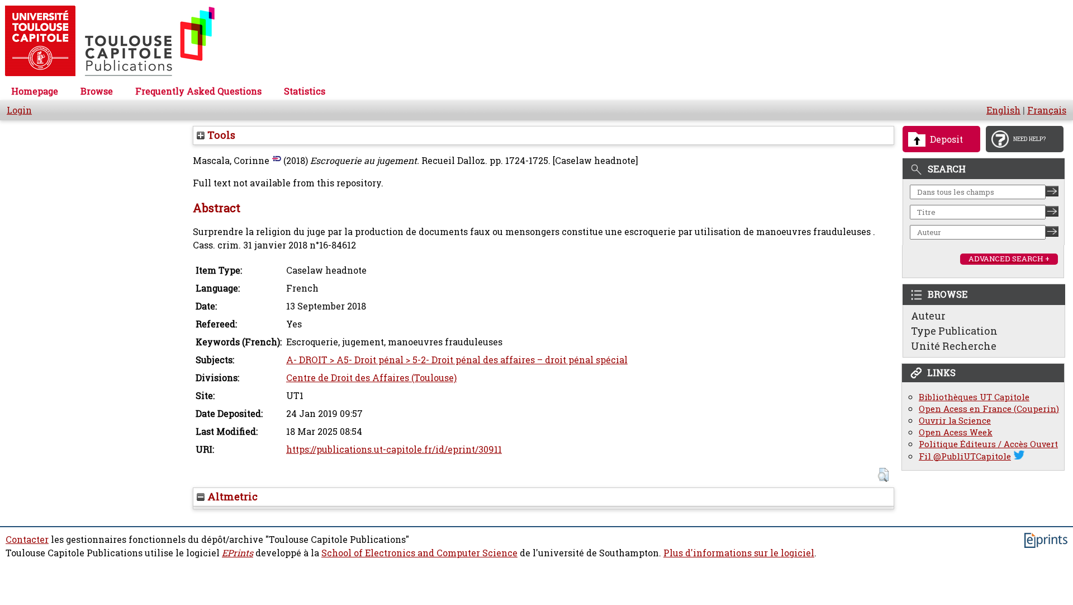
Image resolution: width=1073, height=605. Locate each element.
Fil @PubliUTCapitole (965, 456)
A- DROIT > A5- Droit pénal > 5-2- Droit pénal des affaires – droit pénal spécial (457, 360)
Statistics (304, 91)
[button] (883, 475)
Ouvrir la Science (955, 420)
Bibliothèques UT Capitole (974, 397)
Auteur (928, 315)
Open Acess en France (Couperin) (989, 409)
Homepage (34, 91)
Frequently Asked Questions (198, 91)
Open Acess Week (956, 432)
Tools (220, 135)
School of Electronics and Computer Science (419, 553)
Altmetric (231, 496)
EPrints (237, 553)
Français (1046, 110)
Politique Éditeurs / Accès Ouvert (988, 444)
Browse (96, 91)
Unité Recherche (953, 346)
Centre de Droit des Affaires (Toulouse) (371, 378)
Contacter (27, 539)
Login (19, 110)
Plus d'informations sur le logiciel (738, 553)
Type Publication (954, 330)
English (1003, 110)
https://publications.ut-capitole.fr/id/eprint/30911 (394, 449)
